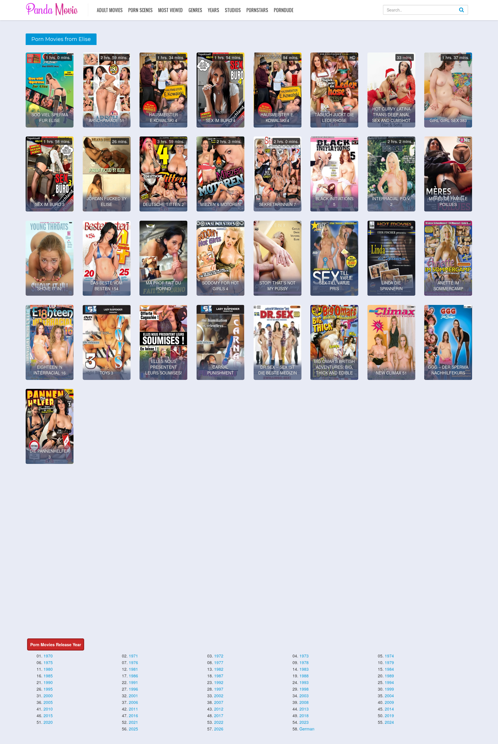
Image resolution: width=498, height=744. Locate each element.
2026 (218, 729)
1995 (48, 689)
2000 (48, 695)
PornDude (283, 10)
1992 (218, 682)
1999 (389, 689)
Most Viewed (170, 10)
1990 (48, 682)
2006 (133, 702)
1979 (389, 662)
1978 (304, 662)
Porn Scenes (140, 10)
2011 (133, 709)
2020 (48, 722)
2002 (218, 695)
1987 (218, 676)
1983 (304, 669)
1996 (133, 689)
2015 (48, 715)
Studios (233, 10)
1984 (389, 669)
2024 (389, 722)
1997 (218, 689)
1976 (133, 662)
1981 (133, 669)
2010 (48, 709)
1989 (389, 676)
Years (213, 10)
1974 (389, 656)
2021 (133, 722)
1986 (133, 676)
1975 (48, 662)
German (306, 729)
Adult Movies (109, 10)
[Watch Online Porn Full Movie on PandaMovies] (53, 9)
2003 (304, 695)
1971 (133, 656)
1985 (48, 676)
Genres (195, 10)
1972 (218, 656)
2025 (133, 729)
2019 (389, 715)
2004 (389, 695)
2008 (304, 702)
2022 (218, 722)
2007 (218, 702)
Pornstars (257, 10)
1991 (133, 682)
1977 (218, 662)
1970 (48, 656)
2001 (133, 695)
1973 (304, 656)
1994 (389, 682)
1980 (48, 669)
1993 (304, 682)
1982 (218, 669)
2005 (48, 702)
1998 (304, 689)
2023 (304, 722)
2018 (304, 715)
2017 (218, 715)
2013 (304, 709)
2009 (389, 702)
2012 (218, 709)
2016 (133, 715)
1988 (304, 676)
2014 (389, 709)
